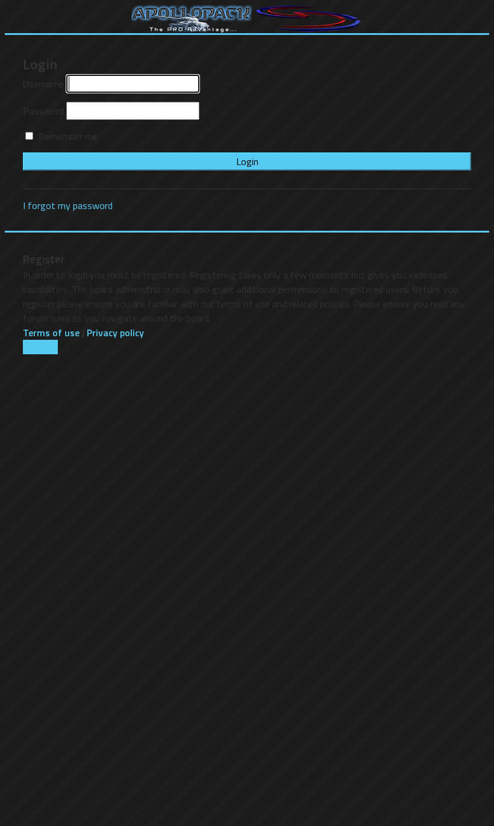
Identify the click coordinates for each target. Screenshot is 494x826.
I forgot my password (68, 205)
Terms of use (51, 332)
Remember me (67, 136)
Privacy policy (115, 332)
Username (43, 84)
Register (40, 347)
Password (43, 111)
